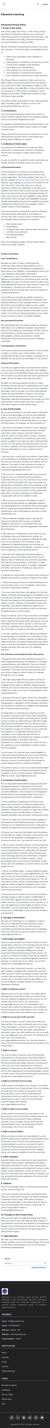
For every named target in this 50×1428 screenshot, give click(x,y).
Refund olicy (7, 1399)
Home (4, 1352)
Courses (5, 1357)
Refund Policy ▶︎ (39, 1267)
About (4, 1362)
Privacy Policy (7, 1394)
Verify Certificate (8, 1371)
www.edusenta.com (18, 1334)
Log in (45, 4)
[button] (38, 4)
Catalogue (6, 1390)
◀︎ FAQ (7, 1259)
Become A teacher (9, 1385)
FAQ (3, 1404)
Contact (5, 1366)
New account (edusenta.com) (30, 180)
